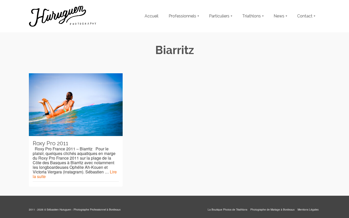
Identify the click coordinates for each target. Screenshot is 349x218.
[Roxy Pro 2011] (76, 104)
